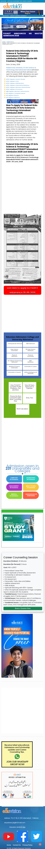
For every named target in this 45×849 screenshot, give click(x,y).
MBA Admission (30, 343)
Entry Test (29, 398)
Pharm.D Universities (30, 355)
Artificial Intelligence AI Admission (30, 373)
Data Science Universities (14, 350)
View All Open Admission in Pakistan (29, 386)
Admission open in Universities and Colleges (22, 468)
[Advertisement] (22, 73)
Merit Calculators (22, 409)
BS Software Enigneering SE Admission (15, 361)
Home (3, 42)
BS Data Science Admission (30, 350)
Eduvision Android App (17, 827)
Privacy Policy (27, 845)
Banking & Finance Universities (14, 367)
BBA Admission (30, 361)
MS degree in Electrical (13, 97)
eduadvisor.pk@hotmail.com (14, 823)
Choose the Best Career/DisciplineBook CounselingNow (15, 398)
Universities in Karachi (14, 372)
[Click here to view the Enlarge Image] (22, 249)
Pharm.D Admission (14, 355)
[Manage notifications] (40, 844)
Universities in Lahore (30, 366)
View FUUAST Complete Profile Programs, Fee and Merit (15, 387)
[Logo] (22, 810)
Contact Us (17, 845)
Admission (10, 42)
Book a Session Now (23, 608)
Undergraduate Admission (15, 343)
